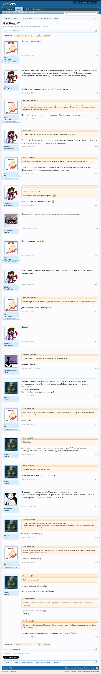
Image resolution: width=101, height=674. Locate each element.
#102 (96, 93)
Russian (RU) (7, 668)
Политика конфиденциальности (88, 671)
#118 (96, 537)
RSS (97, 668)
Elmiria (7, 87)
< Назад (17, 35)
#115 (96, 454)
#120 (96, 637)
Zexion (6, 398)
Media (27, 9)
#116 (96, 479)
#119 (96, 562)
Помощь (80, 668)
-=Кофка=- (8, 230)
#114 (96, 424)
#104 (96, 146)
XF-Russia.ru (13, 671)
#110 (96, 312)
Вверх (93, 668)
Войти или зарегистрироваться (85, 2)
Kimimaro (8, 509)
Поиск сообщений (10, 12)
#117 (96, 506)
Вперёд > (47, 35)
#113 (96, 396)
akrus (38, 26)
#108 (96, 255)
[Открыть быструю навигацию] (96, 18)
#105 (96, 174)
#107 (96, 228)
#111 (96, 341)
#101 (96, 55)
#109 (96, 284)
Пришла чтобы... (11, 371)
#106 (96, 205)
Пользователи (38, 9)
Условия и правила (70, 671)
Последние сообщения (26, 12)
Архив (16, 26)
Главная (9, 9)
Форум (19, 9)
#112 (96, 368)
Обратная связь (70, 668)
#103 (96, 119)
